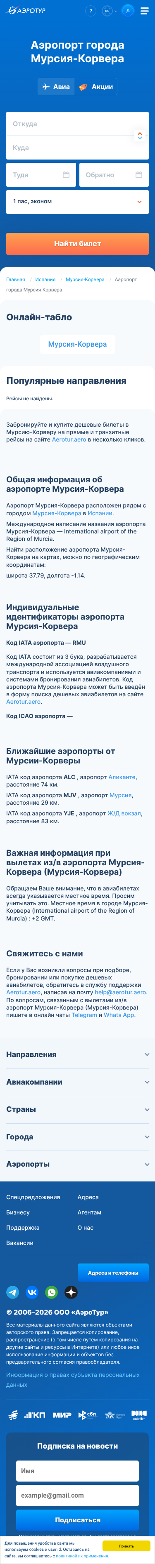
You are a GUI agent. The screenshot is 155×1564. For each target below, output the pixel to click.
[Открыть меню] (145, 10)
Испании (100, 513)
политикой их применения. (82, 1556)
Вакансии (19, 1243)
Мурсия (120, 795)
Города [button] (19, 1137)
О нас (86, 1227)
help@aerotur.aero (120, 992)
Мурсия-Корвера (85, 279)
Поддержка (23, 1227)
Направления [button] (31, 1054)
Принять (126, 1546)
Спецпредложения (33, 1197)
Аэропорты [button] (28, 1164)
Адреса (88, 1197)
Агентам (90, 1212)
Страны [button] (21, 1109)
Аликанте (121, 777)
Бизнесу (18, 1212)
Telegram (84, 1015)
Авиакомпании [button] (34, 1082)
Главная (15, 279)
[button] (90, 10)
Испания (46, 279)
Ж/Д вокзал (124, 813)
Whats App (119, 1015)
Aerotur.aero (69, 439)
